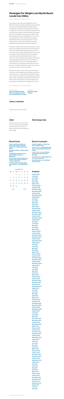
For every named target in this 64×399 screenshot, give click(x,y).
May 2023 (35, 248)
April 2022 (35, 273)
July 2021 (35, 290)
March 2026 (35, 183)
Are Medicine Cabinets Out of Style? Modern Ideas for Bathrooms (17, 155)
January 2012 (36, 375)
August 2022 (35, 265)
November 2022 (36, 259)
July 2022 (35, 267)
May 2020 (35, 316)
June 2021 (35, 292)
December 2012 (36, 354)
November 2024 (36, 214)
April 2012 (35, 369)
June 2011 (35, 388)
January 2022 (36, 278)
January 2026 (36, 187)
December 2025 (36, 189)
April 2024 (35, 227)
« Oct (13, 189)
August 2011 (35, 385)
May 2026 (35, 180)
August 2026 (35, 174)
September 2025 (37, 195)
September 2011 (36, 383)
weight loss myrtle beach (15, 59)
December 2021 (36, 280)
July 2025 (35, 199)
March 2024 (35, 229)
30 (16, 186)
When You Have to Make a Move (40, 144)
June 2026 (35, 178)
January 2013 (36, 352)
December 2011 (36, 377)
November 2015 (36, 320)
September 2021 (37, 286)
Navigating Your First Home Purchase (41, 157)
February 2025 (36, 208)
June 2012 (35, 366)
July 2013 (35, 341)
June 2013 (35, 343)
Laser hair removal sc (27, 85)
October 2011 (36, 381)
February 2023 (36, 254)
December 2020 (36, 303)
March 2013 (35, 349)
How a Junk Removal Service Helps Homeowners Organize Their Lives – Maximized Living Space (18, 146)
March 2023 (35, 252)
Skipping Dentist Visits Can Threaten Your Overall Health (41, 149)
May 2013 (35, 345)
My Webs (11, 3)
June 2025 (35, 201)
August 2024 (36, 220)
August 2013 (35, 339)
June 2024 (35, 223)
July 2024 (35, 221)
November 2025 (36, 191)
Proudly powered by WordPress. (18, 395)
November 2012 (36, 356)
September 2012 (37, 360)
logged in (16, 109)
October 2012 (36, 358)
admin (11, 85)
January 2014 (36, 330)
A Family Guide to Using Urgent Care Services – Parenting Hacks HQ (18, 164)
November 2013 (36, 333)
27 (27, 183)
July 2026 (35, 176)
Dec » (25, 189)
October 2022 (36, 261)
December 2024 (36, 212)
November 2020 (36, 305)
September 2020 (37, 309)
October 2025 (36, 193)
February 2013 (36, 350)
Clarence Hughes (37, 144)
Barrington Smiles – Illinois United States (18, 151)
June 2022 (35, 269)
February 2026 (36, 185)
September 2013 (37, 337)
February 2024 (36, 231)
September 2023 (37, 240)
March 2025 (35, 206)
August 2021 (35, 288)
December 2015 (36, 318)
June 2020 (35, 314)
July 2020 (35, 313)
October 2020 (36, 307)
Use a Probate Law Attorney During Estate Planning (41, 153)
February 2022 (36, 276)
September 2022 (37, 263)
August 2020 (36, 311)
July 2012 (35, 364)
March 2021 (35, 297)
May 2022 (35, 271)
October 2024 (36, 216)
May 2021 (35, 294)
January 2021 (36, 301)
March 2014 (35, 326)
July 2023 (35, 244)
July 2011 (34, 387)
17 (19, 180)
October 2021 (36, 284)
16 (16, 180)
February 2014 (36, 328)
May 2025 (35, 202)
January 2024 (36, 233)
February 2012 (36, 373)
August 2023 (35, 242)
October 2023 (36, 239)
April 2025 (35, 204)
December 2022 (36, 257)
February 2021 (36, 299)
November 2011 (36, 379)
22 (13, 183)
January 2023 (36, 256)
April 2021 (35, 295)
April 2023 (35, 250)
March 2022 (35, 275)
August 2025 (35, 197)
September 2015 (37, 324)
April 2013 (35, 347)
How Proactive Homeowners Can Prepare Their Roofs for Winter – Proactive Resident (18, 159)
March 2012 (35, 371)
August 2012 (35, 362)
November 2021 (36, 282)
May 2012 (35, 368)
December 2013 (36, 331)
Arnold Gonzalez (36, 160)
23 (16, 183)
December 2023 (36, 235)
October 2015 (36, 322)
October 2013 (36, 335)
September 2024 (37, 218)
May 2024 (35, 225)
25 (21, 183)
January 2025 (36, 210)
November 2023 (36, 237)
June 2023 (35, 246)
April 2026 (35, 182)
